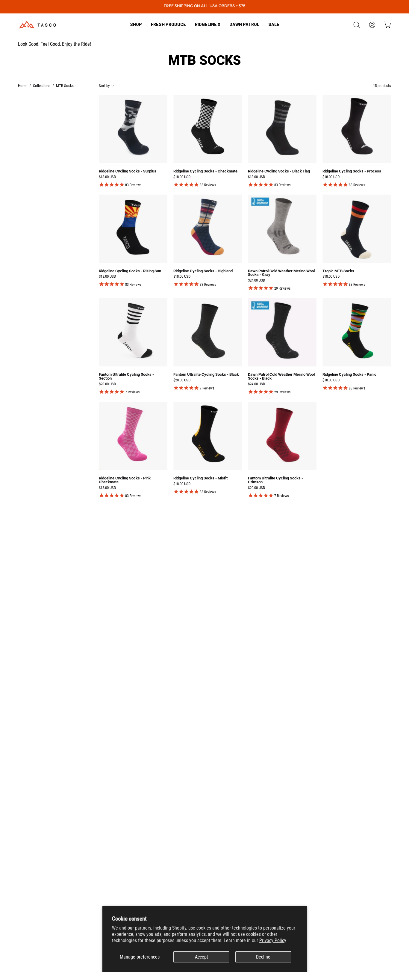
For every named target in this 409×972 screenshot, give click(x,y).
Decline (263, 957)
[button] (168, 25)
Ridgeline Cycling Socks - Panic (349, 375)
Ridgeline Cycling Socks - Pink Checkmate (125, 480)
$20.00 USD (107, 384)
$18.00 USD (107, 177)
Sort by (104, 85)
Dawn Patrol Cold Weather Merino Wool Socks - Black (281, 376)
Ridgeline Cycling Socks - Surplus (127, 171)
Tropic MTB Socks (338, 271)
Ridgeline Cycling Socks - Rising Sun (130, 271)
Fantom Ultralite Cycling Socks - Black (206, 375)
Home (22, 85)
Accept (201, 957)
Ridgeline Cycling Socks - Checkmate (205, 171)
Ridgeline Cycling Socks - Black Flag (279, 171)
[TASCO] (37, 24)
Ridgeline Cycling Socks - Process (351, 171)
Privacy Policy (272, 940)
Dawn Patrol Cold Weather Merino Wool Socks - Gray (281, 273)
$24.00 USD (256, 280)
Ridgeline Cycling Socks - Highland (203, 271)
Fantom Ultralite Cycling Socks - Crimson (275, 480)
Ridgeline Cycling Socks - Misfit (200, 478)
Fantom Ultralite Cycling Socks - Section (126, 376)
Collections (41, 85)
